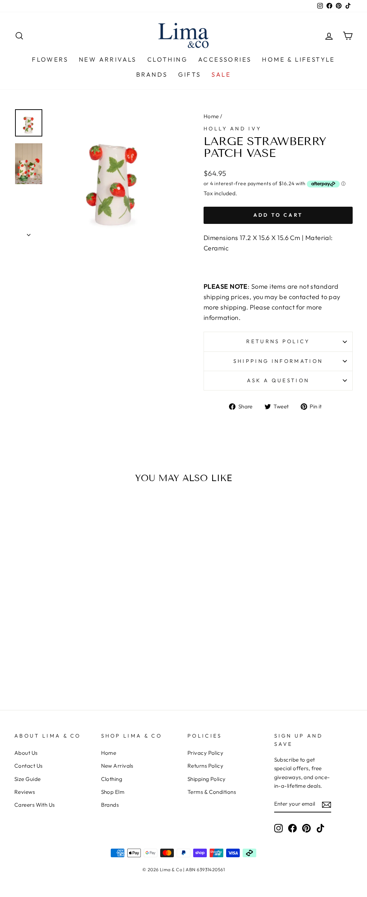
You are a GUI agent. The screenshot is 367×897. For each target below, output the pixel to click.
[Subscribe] (326, 804)
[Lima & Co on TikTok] (320, 827)
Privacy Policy (205, 752)
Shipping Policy (206, 779)
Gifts (189, 74)
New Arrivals (108, 59)
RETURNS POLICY (278, 341)
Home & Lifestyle (298, 59)
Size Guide (27, 779)
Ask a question (278, 380)
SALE (221, 74)
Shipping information (278, 361)
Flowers (50, 59)
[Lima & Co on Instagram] (278, 827)
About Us (26, 752)
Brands (151, 74)
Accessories (224, 59)
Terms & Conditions (211, 791)
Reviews (24, 791)
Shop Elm (113, 791)
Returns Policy (205, 765)
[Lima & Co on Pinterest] (306, 827)
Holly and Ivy (232, 128)
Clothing (167, 59)
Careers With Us (34, 804)
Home (211, 116)
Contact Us (28, 765)
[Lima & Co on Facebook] (292, 827)
